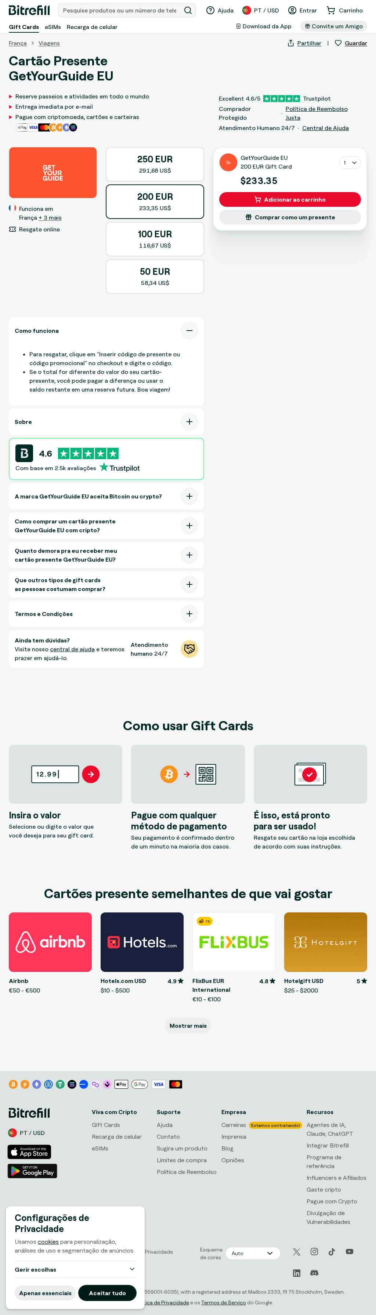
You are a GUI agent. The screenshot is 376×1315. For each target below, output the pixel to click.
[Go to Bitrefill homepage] (29, 10)
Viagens (49, 43)
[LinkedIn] (296, 1273)
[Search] (188, 10)
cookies (48, 1241)
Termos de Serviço (223, 1302)
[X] (296, 1252)
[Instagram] (314, 1252)
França (18, 43)
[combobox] (120, 10)
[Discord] (314, 1273)
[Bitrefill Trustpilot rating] (88, 453)
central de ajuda (72, 649)
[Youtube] (349, 1252)
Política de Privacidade (162, 1302)
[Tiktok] (332, 1252)
